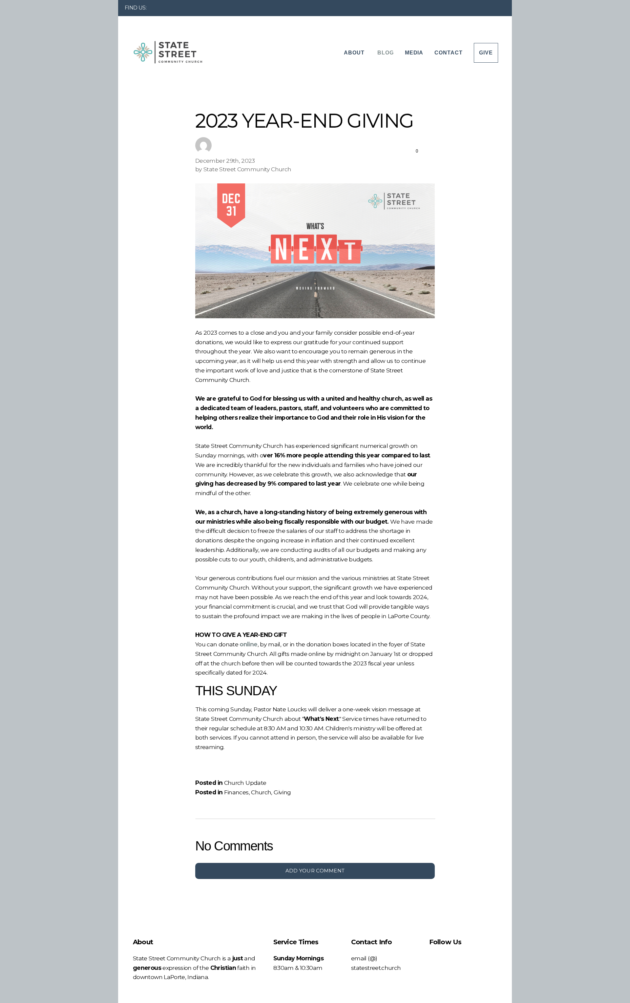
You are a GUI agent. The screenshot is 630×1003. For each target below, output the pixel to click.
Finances (236, 792)
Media (414, 52)
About (355, 52)
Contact (448, 52)
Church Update (245, 782)
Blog (385, 52)
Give (486, 52)
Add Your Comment (315, 870)
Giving (282, 792)
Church (261, 792)
